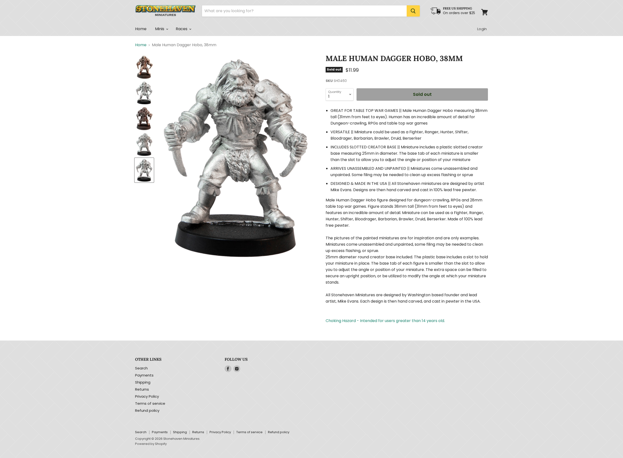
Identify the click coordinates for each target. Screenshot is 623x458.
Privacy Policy (147, 396)
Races (182, 29)
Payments (144, 375)
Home (141, 29)
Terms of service (150, 403)
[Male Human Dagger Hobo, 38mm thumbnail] (144, 67)
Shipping (142, 382)
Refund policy (147, 410)
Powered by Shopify (151, 443)
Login (482, 28)
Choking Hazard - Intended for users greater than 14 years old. (385, 320)
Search (141, 368)
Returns (142, 389)
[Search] (413, 11)
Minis (160, 29)
